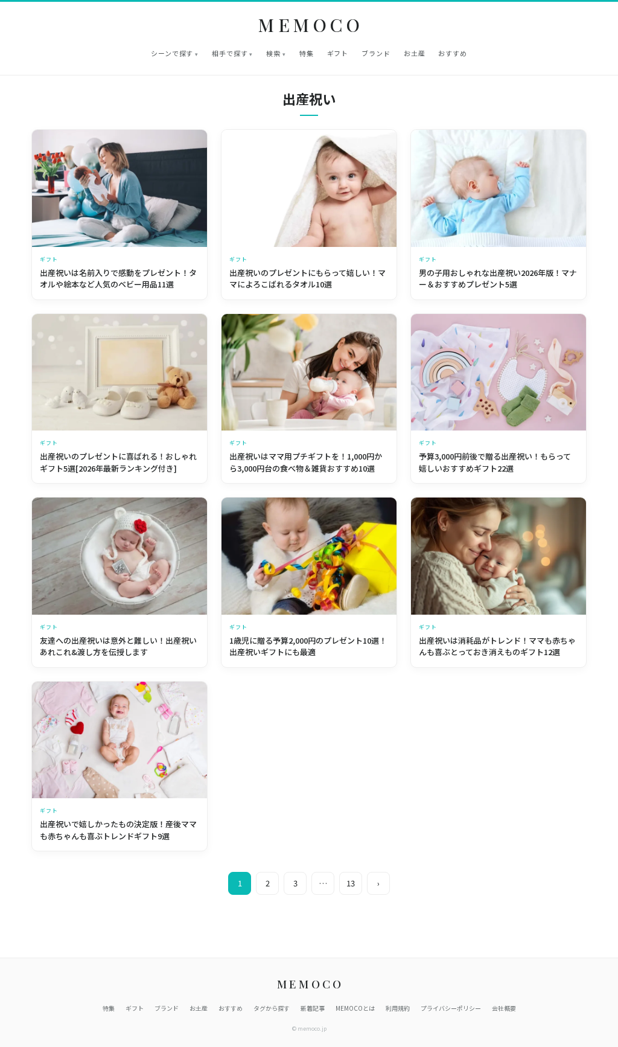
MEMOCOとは (355, 1008)
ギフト (338, 53)
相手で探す (229, 53)
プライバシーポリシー (451, 1008)
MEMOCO (311, 25)
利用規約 (398, 1008)
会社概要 (504, 1008)
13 (350, 883)
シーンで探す (172, 53)
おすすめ (452, 53)
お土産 (414, 53)
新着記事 (313, 1008)
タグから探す (271, 1008)
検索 (273, 53)
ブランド (376, 53)
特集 (306, 53)
